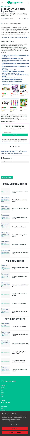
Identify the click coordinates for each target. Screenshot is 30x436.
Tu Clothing (3, 389)
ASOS (2, 390)
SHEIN (2, 396)
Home (2, 6)
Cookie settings (15, 424)
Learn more (11, 420)
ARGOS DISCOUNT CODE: (8, 151)
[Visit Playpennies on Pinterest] (6, 403)
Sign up (15, 134)
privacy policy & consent (7, 141)
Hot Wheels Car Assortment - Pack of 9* (12, 58)
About (2, 408)
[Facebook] (22, 19)
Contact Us (3, 410)
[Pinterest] (24, 19)
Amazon (2, 387)
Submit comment (6, 177)
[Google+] (27, 19)
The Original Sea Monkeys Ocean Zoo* (12, 79)
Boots (2, 394)
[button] (2, 162)
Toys (5, 6)
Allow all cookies (15, 432)
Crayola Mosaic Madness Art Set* (11, 73)
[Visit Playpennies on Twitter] (1, 403)
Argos (8, 6)
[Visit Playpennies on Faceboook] (3, 403)
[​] (15, 168)
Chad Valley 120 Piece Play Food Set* (12, 78)
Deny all (15, 428)
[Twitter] (19, 19)
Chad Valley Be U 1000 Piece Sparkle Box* (13, 71)
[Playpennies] (15, 2)
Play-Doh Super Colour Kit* (9, 70)
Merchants (3, 385)
